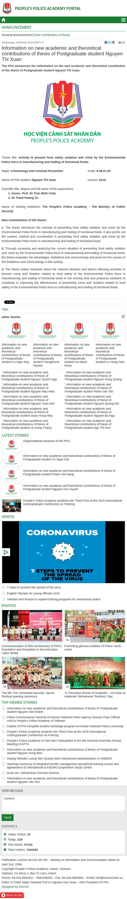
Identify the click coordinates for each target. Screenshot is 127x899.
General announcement (17, 35)
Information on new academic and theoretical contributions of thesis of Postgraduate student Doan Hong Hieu (27, 412)
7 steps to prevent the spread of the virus (63, 552)
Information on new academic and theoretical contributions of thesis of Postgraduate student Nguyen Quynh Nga (29, 376)
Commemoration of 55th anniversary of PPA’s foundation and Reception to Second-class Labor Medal (32, 649)
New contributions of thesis (52, 35)
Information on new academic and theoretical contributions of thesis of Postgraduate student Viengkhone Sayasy (47, 355)
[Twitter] (109, 42)
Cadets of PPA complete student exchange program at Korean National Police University (65, 726)
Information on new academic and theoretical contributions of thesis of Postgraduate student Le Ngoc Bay (16, 353)
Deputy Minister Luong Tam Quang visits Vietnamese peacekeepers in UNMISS (59, 758)
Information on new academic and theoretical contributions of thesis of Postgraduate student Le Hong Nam (110, 353)
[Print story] (119, 42)
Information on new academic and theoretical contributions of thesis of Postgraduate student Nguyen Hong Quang (93, 376)
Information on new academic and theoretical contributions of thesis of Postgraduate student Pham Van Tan (89, 388)
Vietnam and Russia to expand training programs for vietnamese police (53, 599)
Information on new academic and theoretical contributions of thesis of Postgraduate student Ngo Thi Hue (88, 424)
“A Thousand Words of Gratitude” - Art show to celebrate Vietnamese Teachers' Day (94, 694)
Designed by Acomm (15, 886)
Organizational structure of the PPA (46, 441)
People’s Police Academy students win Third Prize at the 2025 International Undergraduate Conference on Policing (72, 502)
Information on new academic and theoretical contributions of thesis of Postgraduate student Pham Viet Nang (69, 472)
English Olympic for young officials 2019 (33, 593)
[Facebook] (106, 42)
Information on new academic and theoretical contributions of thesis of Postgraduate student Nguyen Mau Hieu (28, 388)
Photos (9, 605)
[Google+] (113, 42)
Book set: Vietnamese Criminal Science (33, 773)
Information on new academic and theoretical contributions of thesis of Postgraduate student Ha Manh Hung (78, 355)
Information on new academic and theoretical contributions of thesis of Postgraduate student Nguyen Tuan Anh (28, 400)
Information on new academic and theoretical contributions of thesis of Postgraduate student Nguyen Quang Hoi (92, 400)
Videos (8, 516)
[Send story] (123, 42)
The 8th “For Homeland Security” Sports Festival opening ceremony (28, 694)
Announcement (17, 27)
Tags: (5, 309)
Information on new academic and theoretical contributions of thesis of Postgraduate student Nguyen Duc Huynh (69, 487)
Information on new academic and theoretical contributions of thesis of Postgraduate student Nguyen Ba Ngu (90, 412)
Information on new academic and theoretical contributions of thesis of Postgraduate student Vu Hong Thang (26, 424)
